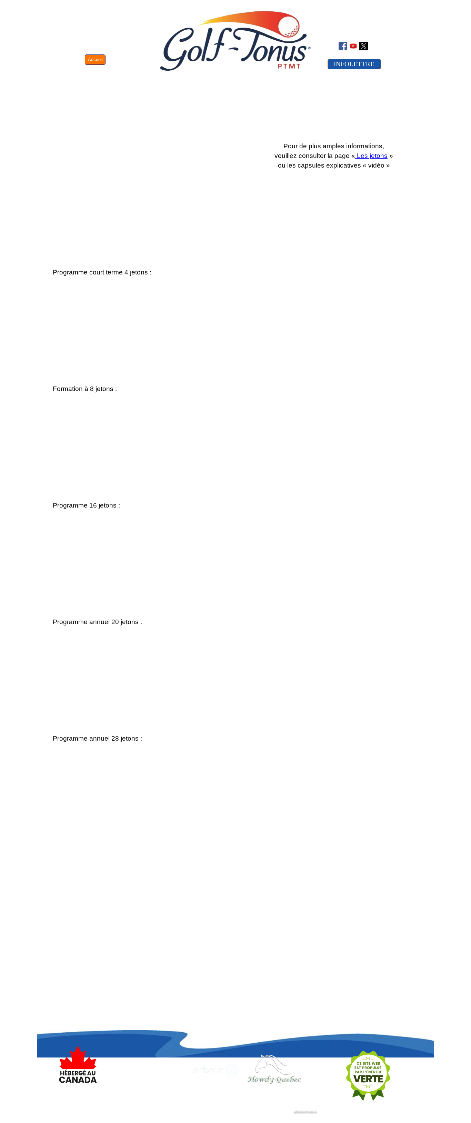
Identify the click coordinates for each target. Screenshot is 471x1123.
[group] (221, 1070)
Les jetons (371, 155)
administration (304, 1111)
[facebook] (343, 46)
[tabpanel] (144, 272)
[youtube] (353, 46)
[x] (363, 46)
